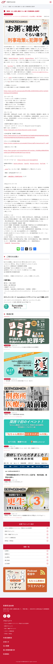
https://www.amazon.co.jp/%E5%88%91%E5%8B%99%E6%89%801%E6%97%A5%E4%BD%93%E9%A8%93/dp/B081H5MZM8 (26, 136)
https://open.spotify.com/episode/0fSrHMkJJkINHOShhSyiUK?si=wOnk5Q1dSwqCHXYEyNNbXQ (26, 92)
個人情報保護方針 (9, 650)
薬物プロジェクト (9, 531)
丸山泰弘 (32, 16)
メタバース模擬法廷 (10, 537)
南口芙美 (39, 16)
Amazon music (34, 163)
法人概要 (6, 646)
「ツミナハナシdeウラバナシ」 (40, 72)
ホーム (4, 6)
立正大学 (7, 243)
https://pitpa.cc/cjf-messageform (27, 160)
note (10, 77)
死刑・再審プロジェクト (11, 534)
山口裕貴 (7, 563)
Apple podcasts (18, 163)
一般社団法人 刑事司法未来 (15, 176)
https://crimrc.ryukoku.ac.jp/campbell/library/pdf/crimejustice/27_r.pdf (26, 143)
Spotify (21, 58)
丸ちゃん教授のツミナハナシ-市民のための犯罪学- (19, 528)
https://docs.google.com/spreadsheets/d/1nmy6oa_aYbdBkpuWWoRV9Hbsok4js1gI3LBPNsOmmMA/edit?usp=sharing (26, 151)
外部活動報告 (7, 638)
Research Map (15, 243)
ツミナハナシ (8, 16)
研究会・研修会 (9, 541)
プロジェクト (8, 14)
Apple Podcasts (13, 58)
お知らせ (6, 642)
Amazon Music (29, 58)
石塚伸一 (7, 551)
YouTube (10, 66)
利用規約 (6, 654)
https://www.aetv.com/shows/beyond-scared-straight (20, 130)
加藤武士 (7, 554)
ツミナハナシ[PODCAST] (21, 16)
